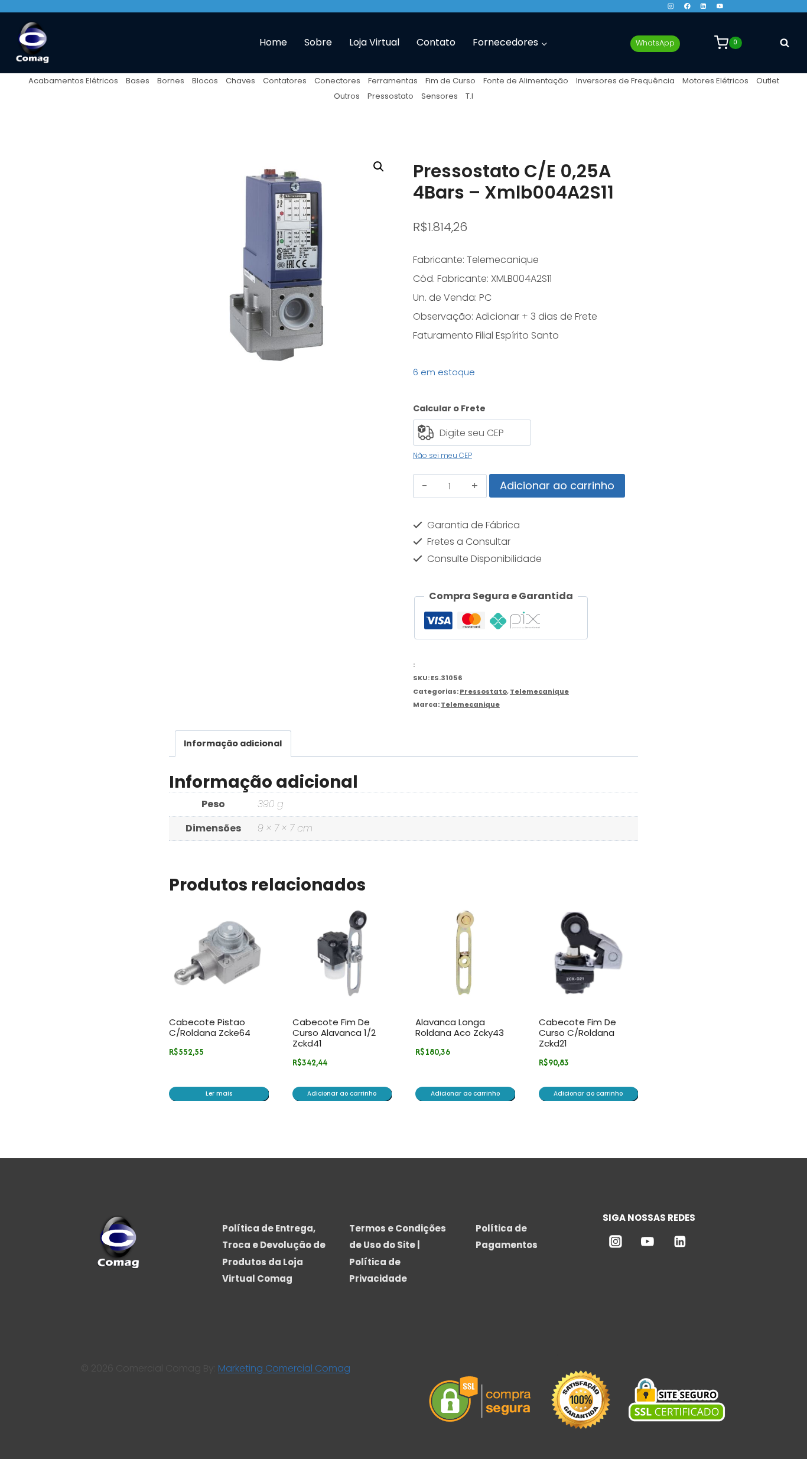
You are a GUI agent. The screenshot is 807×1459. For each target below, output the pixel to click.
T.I (469, 96)
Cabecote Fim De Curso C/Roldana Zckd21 (577, 1032)
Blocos (205, 80)
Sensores (439, 96)
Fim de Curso (450, 80)
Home (273, 42)
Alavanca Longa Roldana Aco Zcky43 (459, 1027)
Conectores (337, 80)
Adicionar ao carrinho (557, 485)
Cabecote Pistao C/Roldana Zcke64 (209, 1027)
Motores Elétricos (715, 80)
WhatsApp (655, 43)
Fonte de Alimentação (525, 80)
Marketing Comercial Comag (284, 1368)
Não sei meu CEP (442, 455)
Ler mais (219, 1093)
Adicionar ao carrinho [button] (341, 1093)
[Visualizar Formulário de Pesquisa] (784, 42)
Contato (435, 42)
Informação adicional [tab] (233, 743)
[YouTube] (720, 6)
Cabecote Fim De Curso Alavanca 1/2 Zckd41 (334, 1032)
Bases (137, 80)
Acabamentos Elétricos (73, 80)
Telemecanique (539, 691)
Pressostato (390, 96)
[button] (378, 166)
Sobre (318, 42)
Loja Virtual (374, 42)
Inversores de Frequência (625, 80)
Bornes (170, 80)
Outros (347, 96)
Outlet (767, 80)
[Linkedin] (703, 6)
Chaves (240, 80)
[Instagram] (671, 6)
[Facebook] (687, 6)
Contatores (285, 80)
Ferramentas (393, 80)
